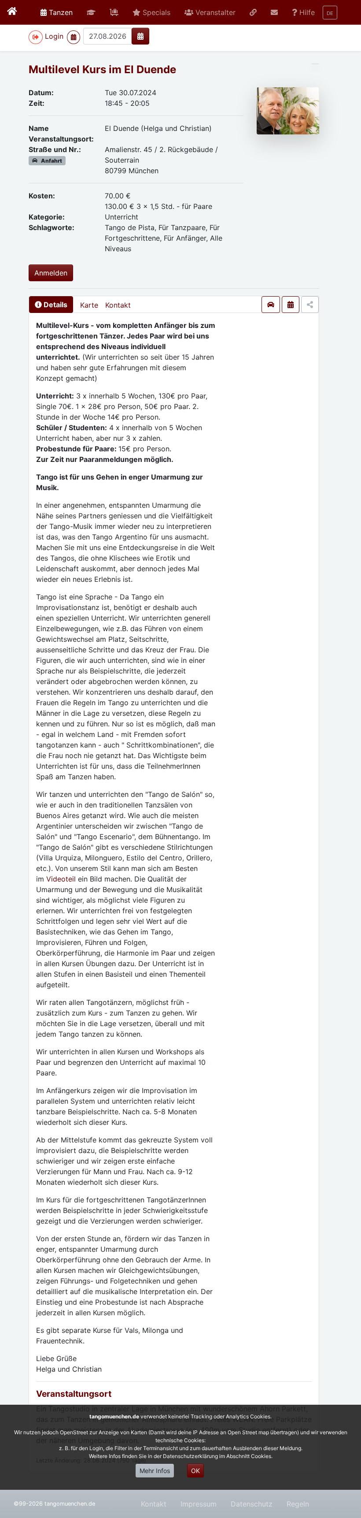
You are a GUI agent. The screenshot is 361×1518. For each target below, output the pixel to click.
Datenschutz (252, 1503)
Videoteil (62, 878)
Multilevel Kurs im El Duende (102, 69)
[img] (140, 36)
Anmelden (50, 272)
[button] (91, 12)
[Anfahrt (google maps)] (271, 304)
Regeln (298, 1503)
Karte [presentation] (89, 305)
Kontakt (118, 305)
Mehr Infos (155, 1470)
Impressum (198, 1503)
